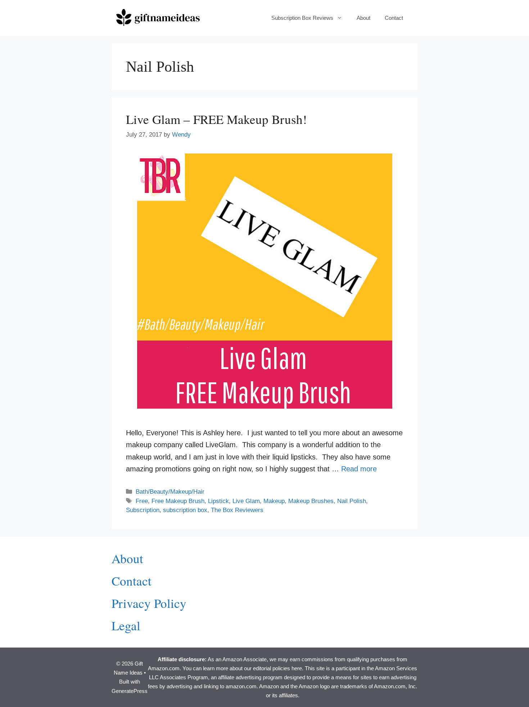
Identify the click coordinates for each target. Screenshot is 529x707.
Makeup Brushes (311, 501)
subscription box (185, 510)
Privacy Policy (149, 603)
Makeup (274, 501)
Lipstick (218, 501)
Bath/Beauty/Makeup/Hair (170, 491)
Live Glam (246, 501)
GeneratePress (130, 691)
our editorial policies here (273, 668)
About (363, 18)
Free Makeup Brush (178, 501)
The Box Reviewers (237, 510)
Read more (359, 469)
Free (142, 501)
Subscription (142, 510)
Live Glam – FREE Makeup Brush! (216, 119)
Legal (126, 625)
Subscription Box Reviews (302, 18)
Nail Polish (351, 501)
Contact (394, 18)
